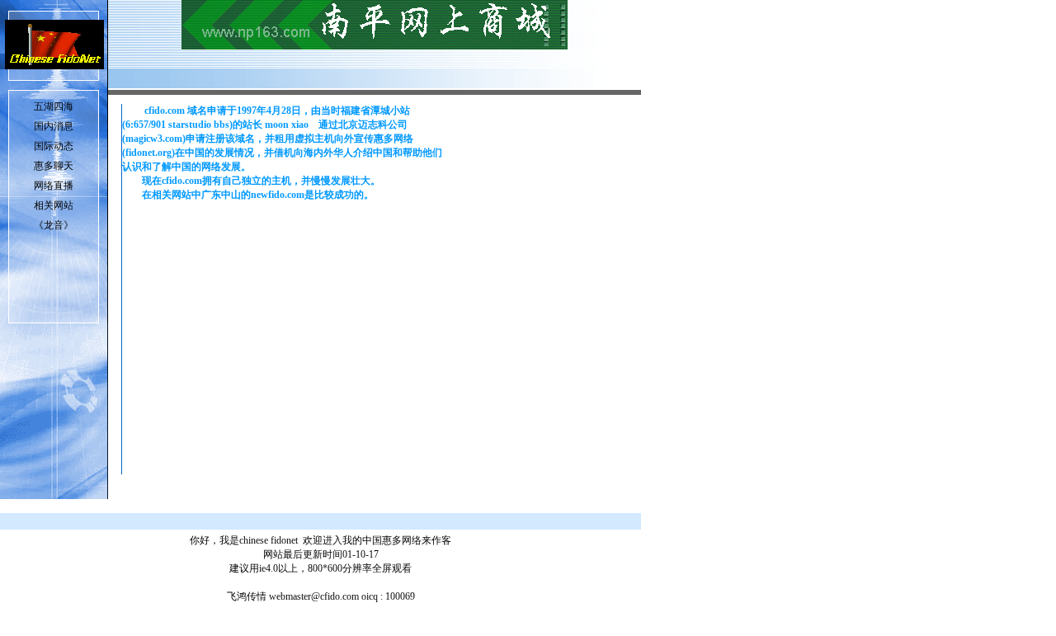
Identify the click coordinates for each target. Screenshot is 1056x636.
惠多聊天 (53, 166)
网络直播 (53, 185)
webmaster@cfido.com (314, 596)
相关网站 (53, 205)
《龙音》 (53, 225)
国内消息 (53, 126)
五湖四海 (53, 106)
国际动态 (53, 146)
